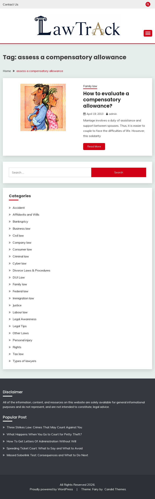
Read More (94, 146)
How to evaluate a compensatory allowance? (106, 99)
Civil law (18, 235)
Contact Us (10, 4)
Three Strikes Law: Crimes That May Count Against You (44, 427)
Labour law (20, 312)
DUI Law (19, 277)
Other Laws (21, 333)
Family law (90, 86)
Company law (22, 242)
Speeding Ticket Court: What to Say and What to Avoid (45, 448)
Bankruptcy (20, 221)
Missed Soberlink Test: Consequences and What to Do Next (47, 455)
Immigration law (23, 298)
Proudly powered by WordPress (52, 489)
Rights (17, 347)
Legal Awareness (24, 319)
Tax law (18, 354)
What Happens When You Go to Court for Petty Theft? (44, 434)
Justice (17, 305)
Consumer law (22, 249)
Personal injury (22, 340)
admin (113, 114)
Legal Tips (20, 326)
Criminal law (21, 256)
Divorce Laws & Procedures (31, 270)
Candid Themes (115, 489)
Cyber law (19, 263)
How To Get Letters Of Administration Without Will (41, 441)
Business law (21, 228)
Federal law (20, 291)
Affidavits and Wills (26, 214)
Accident (19, 208)
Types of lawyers (24, 361)
